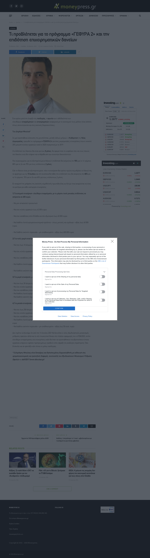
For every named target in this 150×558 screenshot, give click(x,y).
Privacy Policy (87, 316)
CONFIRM (59, 308)
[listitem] (75, 272)
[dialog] (75, 279)
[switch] (102, 276)
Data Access (75, 316)
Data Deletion (62, 316)
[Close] (113, 242)
